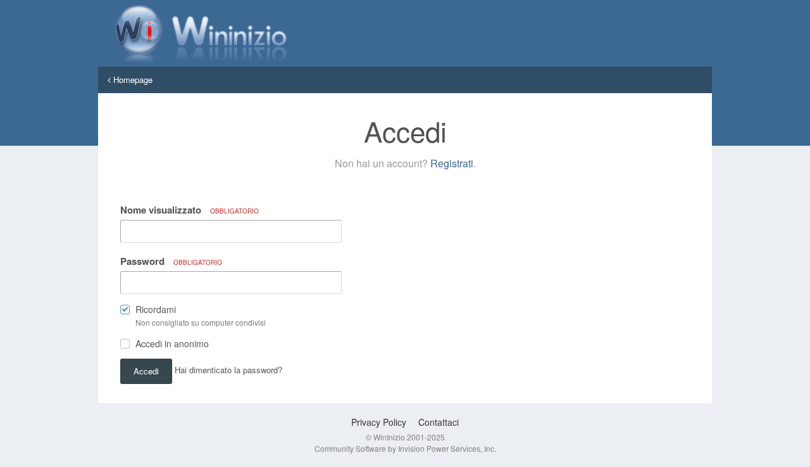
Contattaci (438, 422)
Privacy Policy (378, 422)
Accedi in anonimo (172, 343)
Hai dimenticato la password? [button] (228, 370)
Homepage (132, 80)
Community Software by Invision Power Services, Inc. (405, 448)
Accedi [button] (146, 371)
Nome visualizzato (189, 210)
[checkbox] (125, 312)
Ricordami (155, 309)
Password (171, 261)
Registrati (451, 163)
